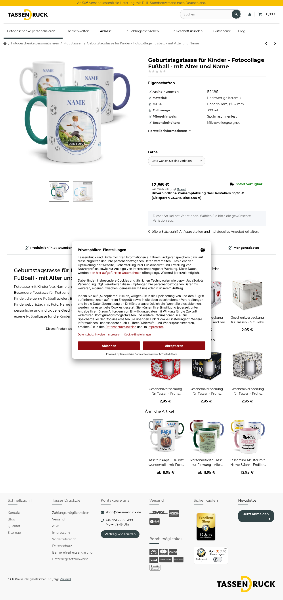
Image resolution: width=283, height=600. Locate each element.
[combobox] (176, 161)
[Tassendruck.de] (28, 14)
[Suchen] (236, 14)
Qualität (14, 526)
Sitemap (14, 533)
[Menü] (225, 549)
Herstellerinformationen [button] (167, 131)
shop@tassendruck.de (123, 512)
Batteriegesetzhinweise (70, 559)
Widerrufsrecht (64, 539)
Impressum (61, 533)
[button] (249, 14)
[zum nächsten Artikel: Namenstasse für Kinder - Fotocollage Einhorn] (275, 43)
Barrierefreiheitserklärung (72, 552)
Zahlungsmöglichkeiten (70, 513)
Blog (11, 519)
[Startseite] (5, 43)
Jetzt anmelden (256, 514)
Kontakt (14, 513)
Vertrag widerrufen (120, 534)
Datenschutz (62, 546)
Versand (181, 189)
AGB (55, 526)
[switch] (217, 559)
